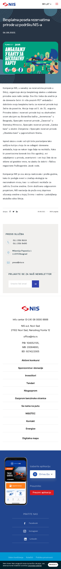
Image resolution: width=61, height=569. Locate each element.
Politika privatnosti (44, 558)
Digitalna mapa (30, 438)
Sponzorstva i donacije (30, 368)
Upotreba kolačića (35, 566)
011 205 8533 (20, 240)
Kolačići (29, 558)
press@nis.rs (18, 263)
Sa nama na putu (30, 406)
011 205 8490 (20, 244)
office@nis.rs (30, 336)
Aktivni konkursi (30, 360)
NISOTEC (30, 413)
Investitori (30, 375)
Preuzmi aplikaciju (42, 492)
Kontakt (30, 421)
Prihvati (53, 564)
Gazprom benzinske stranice (30, 398)
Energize (30, 428)
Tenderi (30, 383)
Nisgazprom (30, 390)
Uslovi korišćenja (15, 558)
